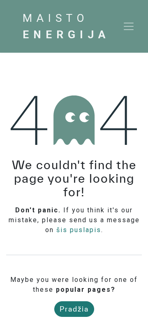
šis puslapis (78, 230)
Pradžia (74, 309)
